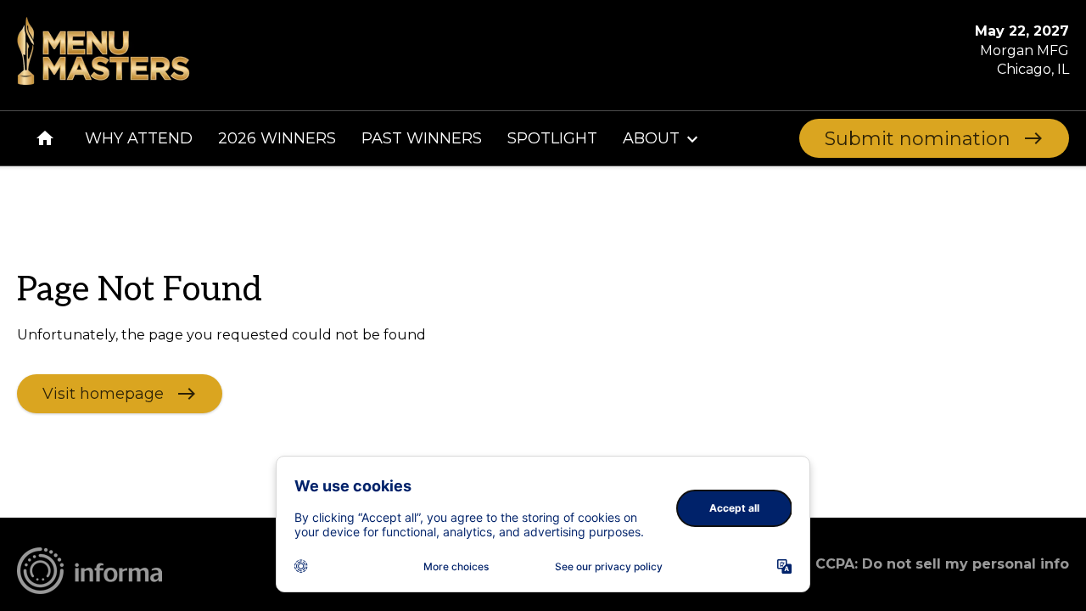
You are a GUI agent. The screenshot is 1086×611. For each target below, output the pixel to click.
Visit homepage (103, 393)
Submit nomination (917, 138)
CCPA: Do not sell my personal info (942, 564)
